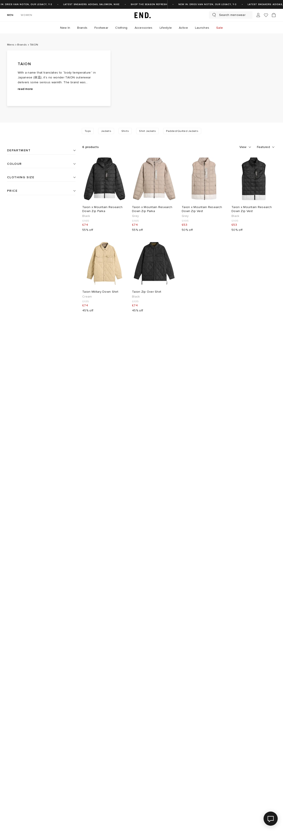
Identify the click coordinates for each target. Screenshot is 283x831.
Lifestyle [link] (166, 28)
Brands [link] (82, 28)
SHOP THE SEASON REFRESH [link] (149, 4)
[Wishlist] (266, 15)
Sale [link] (219, 28)
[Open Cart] (274, 15)
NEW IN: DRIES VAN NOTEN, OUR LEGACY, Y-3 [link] (207, 4)
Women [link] (27, 15)
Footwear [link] (101, 28)
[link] (141, 15)
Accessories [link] (144, 28)
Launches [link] (202, 28)
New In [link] (65, 28)
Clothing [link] (121, 28)
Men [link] (10, 15)
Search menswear (232, 15)
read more (25, 89)
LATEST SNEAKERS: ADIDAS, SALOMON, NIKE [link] (91, 4)
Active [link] (183, 28)
